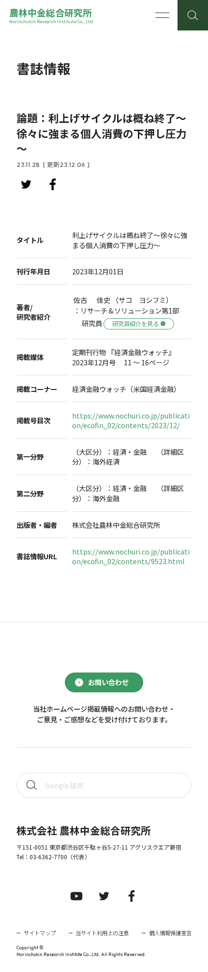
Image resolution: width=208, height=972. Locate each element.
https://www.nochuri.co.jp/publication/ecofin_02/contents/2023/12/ (131, 421)
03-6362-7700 (48, 856)
